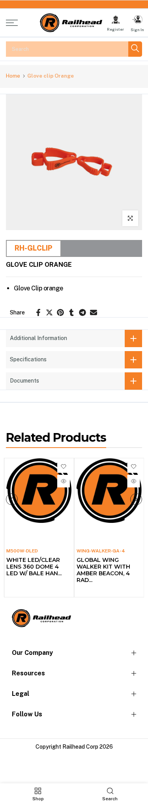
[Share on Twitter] (49, 312)
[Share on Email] (93, 312)
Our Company (32, 652)
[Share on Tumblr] (71, 312)
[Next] (136, 499)
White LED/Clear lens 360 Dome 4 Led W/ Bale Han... (34, 566)
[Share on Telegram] (82, 312)
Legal (20, 693)
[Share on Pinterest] (60, 312)
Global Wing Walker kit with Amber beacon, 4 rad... (103, 570)
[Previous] (12, 499)
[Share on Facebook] (38, 312)
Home (13, 76)
